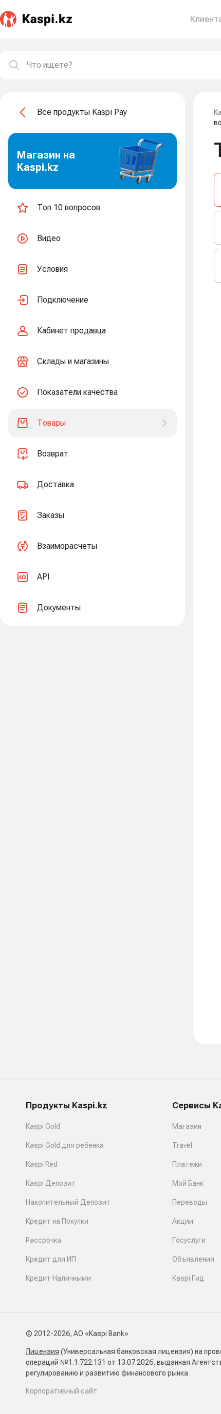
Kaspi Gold (43, 1126)
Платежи (187, 1164)
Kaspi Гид (188, 1278)
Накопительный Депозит (68, 1202)
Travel (182, 1145)
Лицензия (42, 1351)
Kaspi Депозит (51, 1183)
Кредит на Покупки (57, 1221)
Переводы (189, 1202)
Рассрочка (44, 1240)
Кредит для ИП (51, 1259)
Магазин (186, 1126)
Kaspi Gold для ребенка (65, 1145)
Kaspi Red (42, 1164)
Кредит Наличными (58, 1278)
